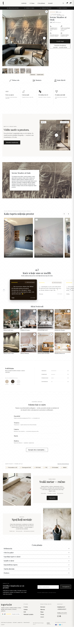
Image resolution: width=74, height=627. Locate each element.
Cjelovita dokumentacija (63, 463)
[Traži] (63, 3)
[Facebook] (60, 616)
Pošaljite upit (62, 612)
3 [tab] (25, 64)
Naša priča (52, 498)
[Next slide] (70, 289)
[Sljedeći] (68, 214)
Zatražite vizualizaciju (12, 142)
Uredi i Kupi (60, 41)
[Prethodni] (64, 214)
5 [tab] (28, 64)
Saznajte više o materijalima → (37, 450)
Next (44, 38)
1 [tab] (22, 64)
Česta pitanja (41, 3)
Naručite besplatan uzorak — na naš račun (60, 46)
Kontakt (50, 3)
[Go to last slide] (4, 289)
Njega (41, 612)
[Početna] (11, 605)
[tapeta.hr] (8, 3)
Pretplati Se (66, 586)
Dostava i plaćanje (6, 622)
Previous (6, 38)
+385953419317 (61, 609)
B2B (25, 612)
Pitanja (42, 614)
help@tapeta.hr (61, 607)
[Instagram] (58, 616)
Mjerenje (42, 609)
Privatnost (27, 622)
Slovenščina (49, 624)
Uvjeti (2, 624)
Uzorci (42, 617)
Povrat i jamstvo (17, 622)
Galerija (25, 609)
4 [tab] (27, 64)
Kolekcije (23, 3)
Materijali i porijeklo (28, 614)
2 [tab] (24, 64)
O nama (26, 607)
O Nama (32, 3)
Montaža (42, 607)
